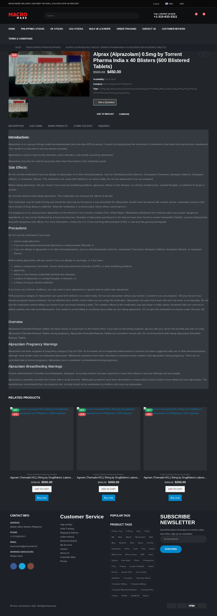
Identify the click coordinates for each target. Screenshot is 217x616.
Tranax (111, 93)
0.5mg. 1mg (117, 531)
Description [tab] (16, 126)
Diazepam (116, 549)
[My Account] (186, 16)
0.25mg (129, 531)
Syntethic (116, 578)
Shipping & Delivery (69, 532)
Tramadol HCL (147, 590)
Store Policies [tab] (83, 126)
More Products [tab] (58, 126)
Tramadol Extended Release (124, 590)
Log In (156, 4)
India (168, 89)
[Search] (134, 15)
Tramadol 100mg (119, 584)
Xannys (126, 93)
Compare (124, 114)
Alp (107, 89)
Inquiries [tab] (104, 126)
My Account (66, 545)
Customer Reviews (173, 29)
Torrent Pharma (100, 93)
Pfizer (180, 89)
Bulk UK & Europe (100, 29)
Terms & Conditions (20, 38)
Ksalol (152, 549)
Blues (162, 89)
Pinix (186, 89)
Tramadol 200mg (138, 584)
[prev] (201, 54)
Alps (137, 89)
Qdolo (151, 566)
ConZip (150, 543)
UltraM (124, 596)
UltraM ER (135, 596)
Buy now (41, 497)
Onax (174, 89)
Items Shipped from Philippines (117, 84)
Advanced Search (68, 541)
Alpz (113, 543)
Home (11, 29)
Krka (143, 549)
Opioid (114, 560)
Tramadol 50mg (143, 578)
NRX (142, 554)
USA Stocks (76, 29)
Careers (64, 549)
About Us (64, 553)
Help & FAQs (66, 524)
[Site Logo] (17, 15)
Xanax (119, 93)
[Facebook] (194, 3)
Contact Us (149, 29)
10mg (146, 531)
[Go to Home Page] (9, 47)
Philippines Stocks (33, 29)
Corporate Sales (68, 557)
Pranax (193, 89)
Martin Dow (117, 554)
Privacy (63, 561)
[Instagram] (206, 3)
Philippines (148, 560)
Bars (142, 89)
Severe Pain (126, 572)
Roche (114, 572)
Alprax (113, 89)
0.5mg (102, 89)
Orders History (67, 537)
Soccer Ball (141, 572)
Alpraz (120, 89)
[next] (206, 54)
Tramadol (128, 578)
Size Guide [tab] (35, 126)
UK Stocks (56, 29)
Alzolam (122, 543)
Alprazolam (129, 89)
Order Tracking (126, 29)
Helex (127, 549)
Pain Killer (125, 560)
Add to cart (42, 489)
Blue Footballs (152, 89)
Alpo (120, 537)
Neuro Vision (131, 554)
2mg (138, 531)
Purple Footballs (137, 566)
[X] (200, 3)
